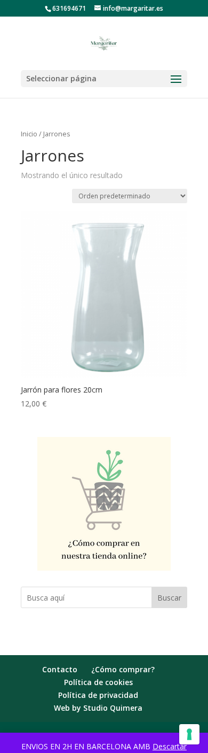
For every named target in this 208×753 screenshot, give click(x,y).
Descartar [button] (170, 746)
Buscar (169, 598)
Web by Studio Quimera (98, 708)
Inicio (29, 134)
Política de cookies (98, 682)
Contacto (59, 669)
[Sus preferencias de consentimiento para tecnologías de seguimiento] (189, 734)
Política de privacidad (98, 695)
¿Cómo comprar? (123, 669)
